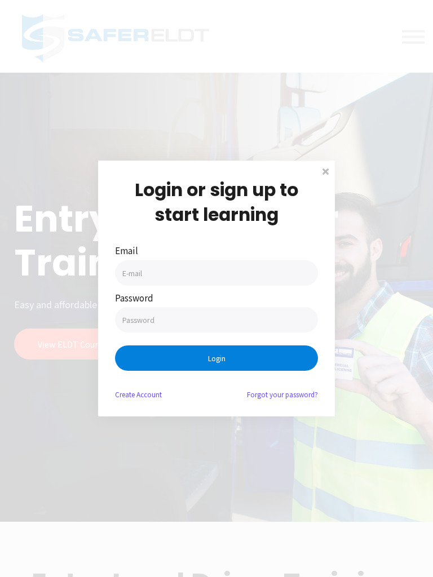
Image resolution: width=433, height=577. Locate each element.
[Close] (325, 170)
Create (138, 394)
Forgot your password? (282, 394)
